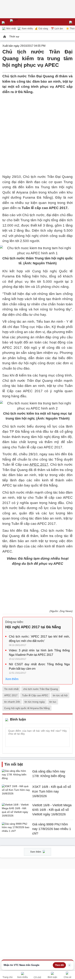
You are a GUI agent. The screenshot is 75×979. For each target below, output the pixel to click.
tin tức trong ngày (35, 701)
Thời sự (14, 36)
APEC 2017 (10, 695)
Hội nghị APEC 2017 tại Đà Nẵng (33, 627)
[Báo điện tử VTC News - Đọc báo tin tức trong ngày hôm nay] (22, 22)
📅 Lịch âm (57, 28)
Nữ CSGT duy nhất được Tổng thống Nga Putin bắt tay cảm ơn (39, 666)
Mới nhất (11, 28)
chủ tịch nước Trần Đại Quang (40, 689)
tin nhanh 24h (12, 701)
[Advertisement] (37, 132)
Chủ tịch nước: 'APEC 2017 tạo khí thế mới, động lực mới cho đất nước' (39, 638)
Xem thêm (11, 679)
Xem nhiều (27, 28)
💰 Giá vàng (41, 28)
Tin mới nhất (11, 689)
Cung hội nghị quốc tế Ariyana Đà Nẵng (27, 708)
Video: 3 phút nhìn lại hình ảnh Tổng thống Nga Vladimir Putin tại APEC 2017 (39, 652)
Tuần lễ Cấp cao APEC (35, 695)
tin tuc (52, 701)
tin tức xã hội (60, 695)
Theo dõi (59, 965)
